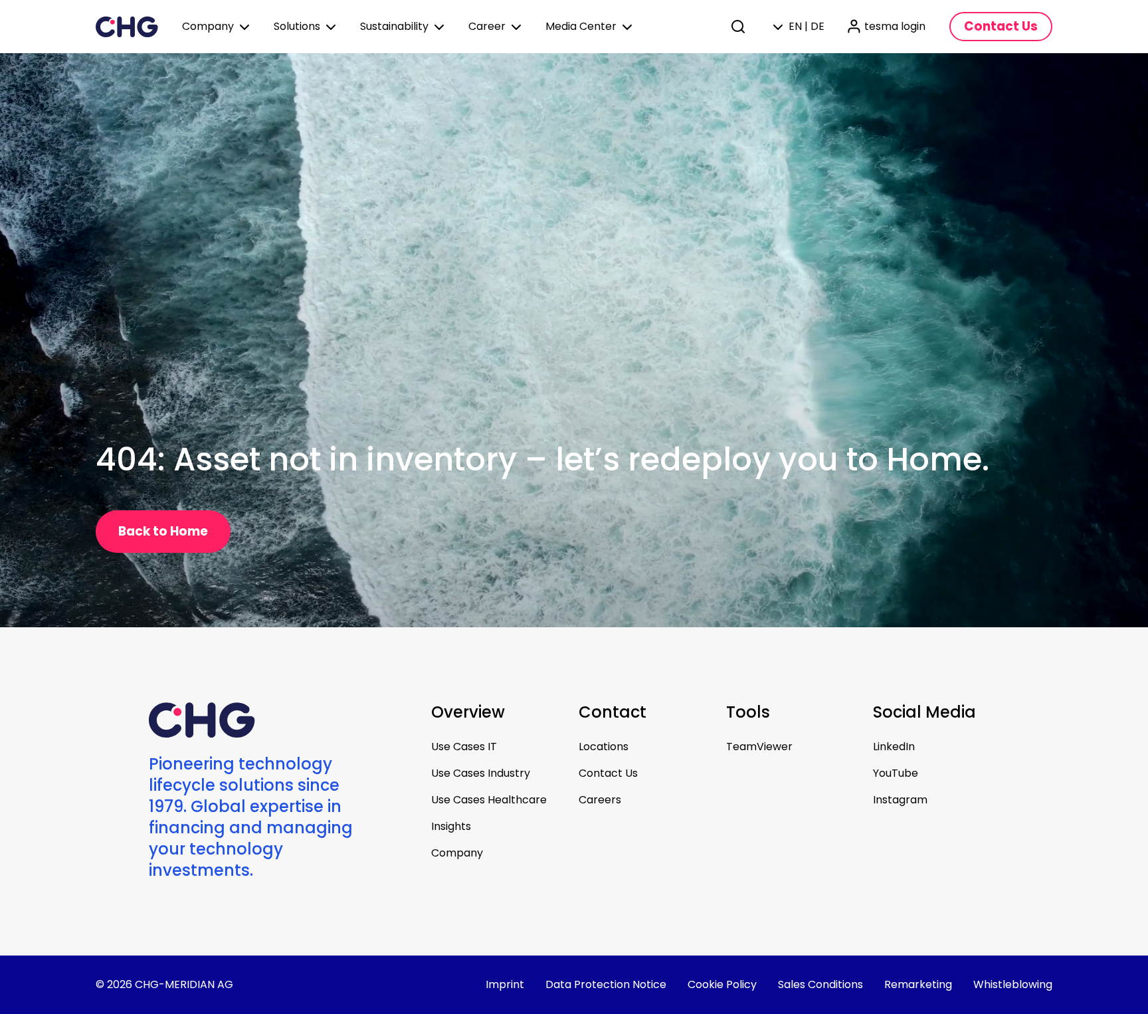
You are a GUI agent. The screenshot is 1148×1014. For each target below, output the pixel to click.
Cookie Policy (722, 984)
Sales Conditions (820, 984)
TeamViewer (759, 746)
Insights (451, 826)
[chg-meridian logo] (127, 26)
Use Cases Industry (480, 773)
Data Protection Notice (605, 984)
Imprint (505, 984)
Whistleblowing (1012, 984)
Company (457, 853)
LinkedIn (894, 746)
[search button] (739, 26)
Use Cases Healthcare (489, 799)
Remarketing (918, 984)
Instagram (900, 799)
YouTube (895, 773)
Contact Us (608, 773)
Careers (600, 799)
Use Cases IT (464, 746)
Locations (603, 746)
